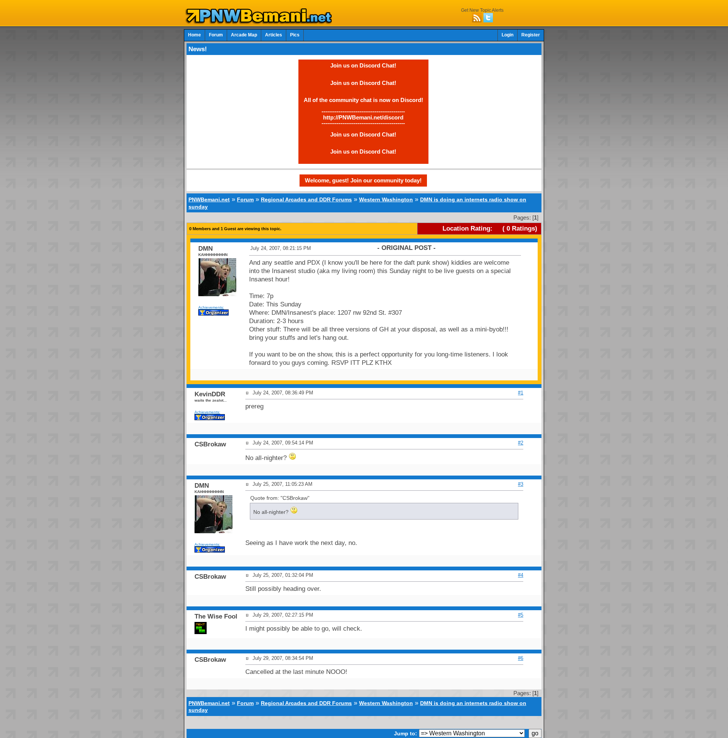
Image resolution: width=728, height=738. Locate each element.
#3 (520, 484)
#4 (520, 575)
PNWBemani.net (209, 199)
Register (530, 35)
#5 (520, 615)
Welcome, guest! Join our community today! (363, 180)
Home (194, 35)
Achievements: (211, 307)
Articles (273, 35)
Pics (295, 35)
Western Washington (386, 199)
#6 (520, 658)
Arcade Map (244, 35)
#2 (520, 443)
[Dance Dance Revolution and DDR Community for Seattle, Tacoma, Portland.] (261, 22)
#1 (520, 393)
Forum (216, 35)
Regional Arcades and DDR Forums (306, 199)
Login (507, 35)
